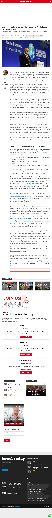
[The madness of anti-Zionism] (4, 493)
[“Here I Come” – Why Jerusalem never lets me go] (5, 390)
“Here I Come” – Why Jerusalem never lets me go (15, 391)
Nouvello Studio (18, 506)
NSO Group (30, 491)
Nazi (46, 487)
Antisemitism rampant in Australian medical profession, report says (14, 484)
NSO (29, 487)
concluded (44, 87)
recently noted (24, 90)
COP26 (41, 35)
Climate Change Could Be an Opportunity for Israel (26, 286)
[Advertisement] (26, 15)
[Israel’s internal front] (29, 471)
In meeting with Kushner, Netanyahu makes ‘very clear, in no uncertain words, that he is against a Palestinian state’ (36, 392)
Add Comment (5, 84)
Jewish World (10, 481)
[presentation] (43, 384)
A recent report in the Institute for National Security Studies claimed (29, 217)
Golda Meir (33, 487)
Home (3, 37)
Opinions (10, 383)
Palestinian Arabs (31, 493)
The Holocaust (40, 493)
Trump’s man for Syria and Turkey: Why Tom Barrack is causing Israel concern (15, 386)
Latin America (35, 500)
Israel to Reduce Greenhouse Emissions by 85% (43, 286)
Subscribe (5, 470)
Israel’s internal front (36, 471)
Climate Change (29, 35)
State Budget (41, 487)
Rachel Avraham (6, 35)
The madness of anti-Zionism (13, 493)
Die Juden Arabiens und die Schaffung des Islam (38, 484)
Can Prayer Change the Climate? (10, 285)
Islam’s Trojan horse (12, 395)
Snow (29, 482)
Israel (6, 37)
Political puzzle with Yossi (41, 498)
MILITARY (41, 500)
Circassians (40, 496)
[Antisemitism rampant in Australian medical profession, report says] (4, 482)
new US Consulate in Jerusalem (28, 183)
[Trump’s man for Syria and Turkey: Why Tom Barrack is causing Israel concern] (5, 384)
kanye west (46, 496)
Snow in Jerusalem (32, 489)
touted (41, 71)
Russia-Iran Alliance (32, 496)
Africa (29, 500)
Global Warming (36, 35)
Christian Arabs (31, 498)
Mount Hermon (37, 491)
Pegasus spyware (41, 489)
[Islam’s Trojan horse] (5, 395)
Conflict (36, 388)
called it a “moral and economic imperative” (20, 196)
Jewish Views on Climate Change (21, 109)
